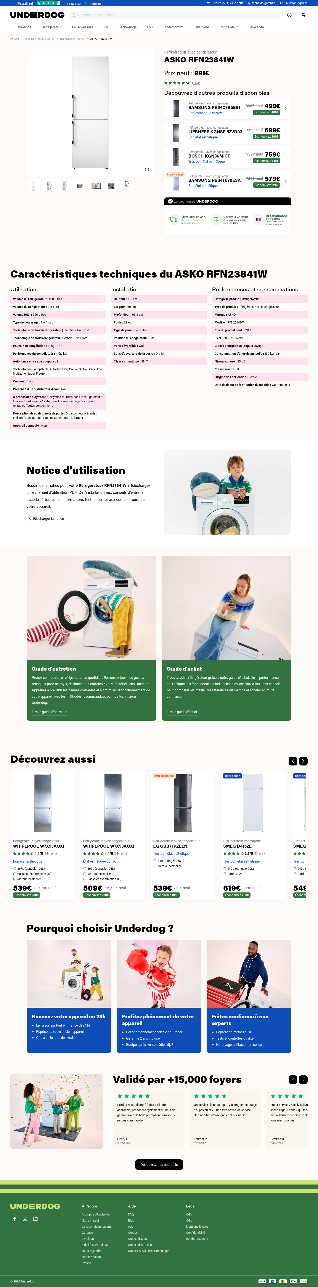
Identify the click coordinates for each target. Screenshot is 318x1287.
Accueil (14, 38)
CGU (189, 1220)
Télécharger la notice (48, 518)
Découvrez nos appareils (159, 1164)
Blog (131, 1220)
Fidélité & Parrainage (95, 1245)
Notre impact (90, 1220)
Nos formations (92, 1257)
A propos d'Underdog (96, 1214)
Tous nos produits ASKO (39, 38)
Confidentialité (195, 1232)
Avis (130, 1226)
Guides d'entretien (140, 1245)
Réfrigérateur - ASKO (72, 38)
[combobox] (175, 15)
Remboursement (197, 1239)
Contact (133, 1232)
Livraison (88, 1239)
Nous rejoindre (91, 1251)
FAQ (131, 1214)
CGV (189, 1214)
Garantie (87, 1232)
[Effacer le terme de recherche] (272, 18)
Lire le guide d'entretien (49, 711)
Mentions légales (197, 1226)
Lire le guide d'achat (182, 711)
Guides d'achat (138, 1239)
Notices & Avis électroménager (148, 1251)
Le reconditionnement (96, 1226)
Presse (86, 1263)
